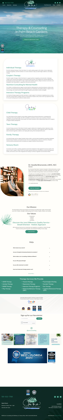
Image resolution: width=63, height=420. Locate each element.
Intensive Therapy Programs (17, 92)
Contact (58, 5)
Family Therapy (12, 134)
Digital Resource (58, 415)
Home (4, 5)
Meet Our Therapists (34, 188)
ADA (27, 415)
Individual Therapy (13, 67)
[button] (9, 5)
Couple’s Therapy (13, 75)
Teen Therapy (11, 124)
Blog (54, 5)
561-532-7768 (9, 2)
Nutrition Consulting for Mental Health (21, 85)
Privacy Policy (22, 415)
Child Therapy (12, 112)
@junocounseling (31, 330)
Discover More (31, 231)
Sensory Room (12, 145)
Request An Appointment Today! (31, 39)
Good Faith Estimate (32, 415)
